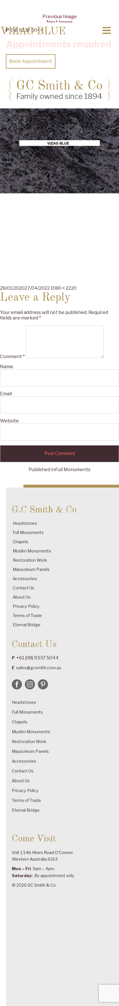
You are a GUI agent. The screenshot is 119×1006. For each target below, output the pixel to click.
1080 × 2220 (64, 288)
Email (6, 393)
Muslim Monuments (32, 550)
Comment (12, 356)
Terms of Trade (27, 615)
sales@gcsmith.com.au (38, 667)
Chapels (20, 541)
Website (9, 421)
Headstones (25, 523)
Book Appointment (30, 61)
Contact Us (23, 587)
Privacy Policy (26, 606)
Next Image (59, 22)
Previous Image (59, 16)
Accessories (25, 578)
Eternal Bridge (26, 624)
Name (6, 366)
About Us (22, 597)
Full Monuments (28, 532)
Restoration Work (30, 560)
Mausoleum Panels (31, 569)
